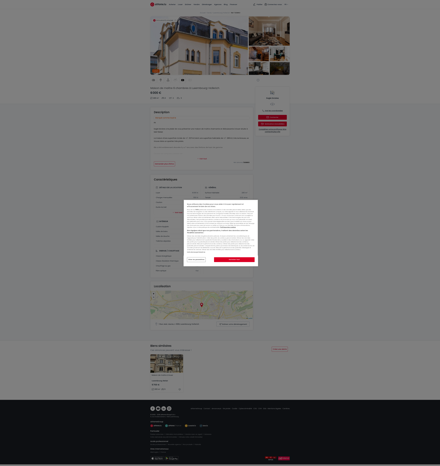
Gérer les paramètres (196, 259)
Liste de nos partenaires (196, 252)
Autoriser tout (234, 259)
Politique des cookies (228, 227)
